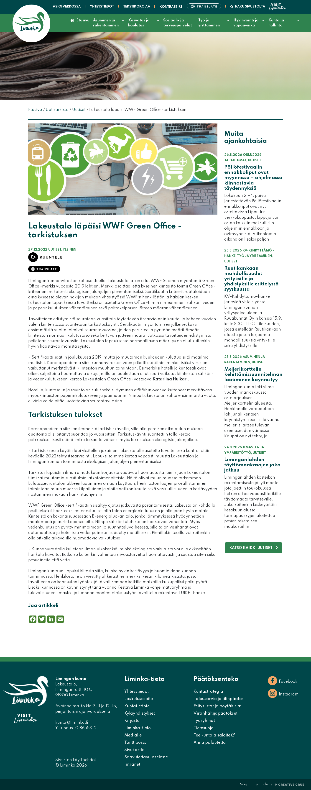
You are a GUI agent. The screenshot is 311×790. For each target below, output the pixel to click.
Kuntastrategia (208, 692)
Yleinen (69, 249)
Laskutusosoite (138, 699)
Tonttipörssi (135, 743)
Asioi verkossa (67, 6)
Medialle (133, 735)
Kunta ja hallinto (276, 23)
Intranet (132, 764)
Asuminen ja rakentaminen (106, 23)
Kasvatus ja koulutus (139, 23)
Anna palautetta (210, 743)
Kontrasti (169, 6)
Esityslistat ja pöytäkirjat (218, 706)
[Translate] (204, 6)
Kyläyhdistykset (139, 713)
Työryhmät (204, 721)
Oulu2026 (252, 154)
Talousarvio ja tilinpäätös (219, 699)
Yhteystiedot (102, 6)
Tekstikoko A (136, 6)
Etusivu (82, 20)
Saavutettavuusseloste (146, 757)
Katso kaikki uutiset (251, 548)
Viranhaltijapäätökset (215, 713)
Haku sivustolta (250, 6)
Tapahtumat (235, 160)
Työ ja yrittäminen (209, 23)
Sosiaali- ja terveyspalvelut (177, 23)
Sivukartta (134, 750)
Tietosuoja (204, 728)
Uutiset (54, 249)
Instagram (289, 694)
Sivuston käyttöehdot (75, 760)
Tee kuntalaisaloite (212, 735)
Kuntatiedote (137, 706)
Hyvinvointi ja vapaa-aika (246, 23)
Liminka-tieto (137, 728)
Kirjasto (132, 721)
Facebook (288, 682)
